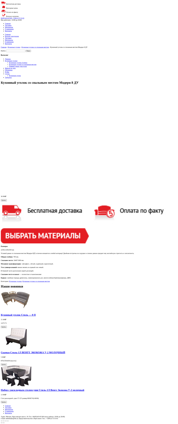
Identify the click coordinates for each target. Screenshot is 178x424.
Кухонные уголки (14, 47)
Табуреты (8, 77)
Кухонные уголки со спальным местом (35, 47)
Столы (7, 74)
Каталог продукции (12, 36)
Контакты (8, 31)
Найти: (3, 51)
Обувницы (8, 70)
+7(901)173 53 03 (18, 18)
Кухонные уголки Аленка (18, 63)
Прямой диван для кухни (18, 66)
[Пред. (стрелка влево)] (1, 422)
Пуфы (7, 72)
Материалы (9, 27)
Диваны (8, 59)
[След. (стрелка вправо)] (4, 422)
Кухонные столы (15, 76)
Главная (8, 23)
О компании (9, 29)
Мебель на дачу (10, 68)
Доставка (8, 25)
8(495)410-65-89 (6, 18)
